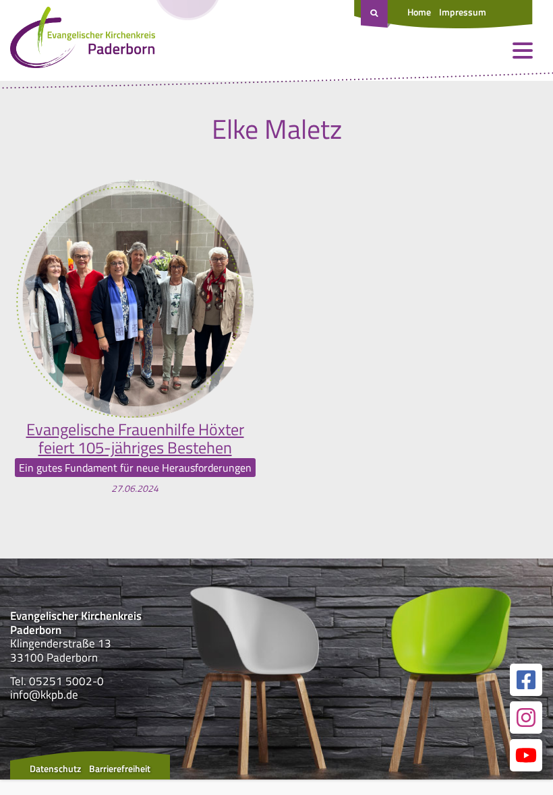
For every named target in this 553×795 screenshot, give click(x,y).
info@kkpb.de (44, 694)
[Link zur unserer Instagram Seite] (526, 717)
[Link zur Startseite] (82, 40)
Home (419, 12)
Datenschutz (55, 768)
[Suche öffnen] (375, 14)
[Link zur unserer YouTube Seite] (526, 755)
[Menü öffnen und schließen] (523, 50)
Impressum (462, 12)
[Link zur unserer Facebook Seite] (526, 680)
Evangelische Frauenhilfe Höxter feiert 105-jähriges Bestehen (135, 438)
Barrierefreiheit (119, 768)
